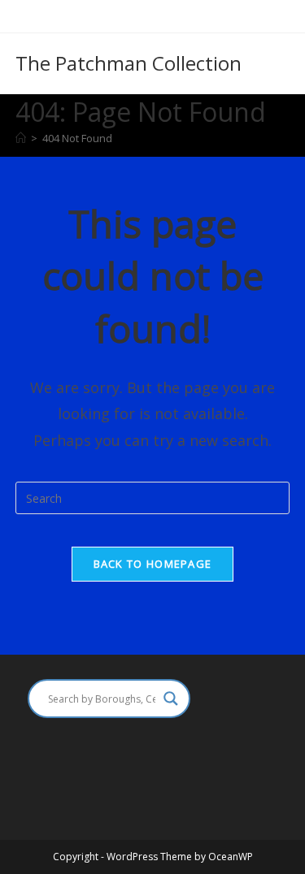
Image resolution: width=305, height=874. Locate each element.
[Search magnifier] (170, 698)
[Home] (20, 138)
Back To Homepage (153, 563)
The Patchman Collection (128, 63)
